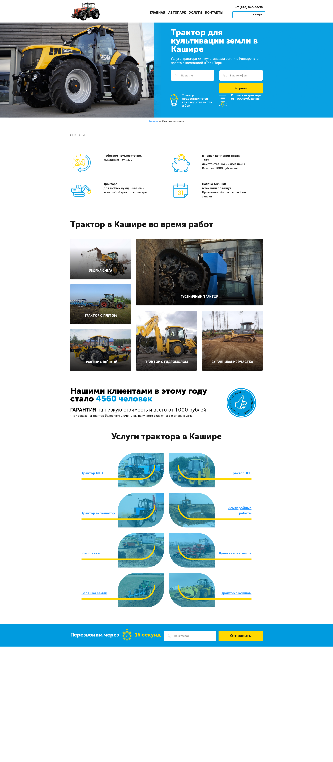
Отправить (241, 88)
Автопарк (177, 12)
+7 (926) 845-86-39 (249, 7)
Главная (157, 12)
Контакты (214, 12)
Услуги (195, 12)
